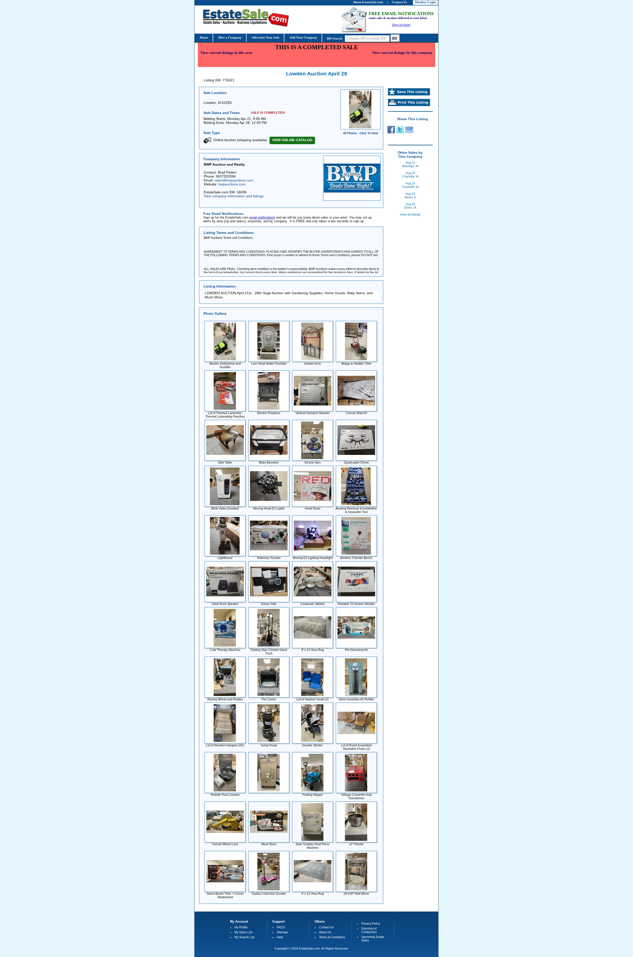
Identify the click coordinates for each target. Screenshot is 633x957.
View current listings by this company (402, 53)
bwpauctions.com (232, 184)
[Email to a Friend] (409, 132)
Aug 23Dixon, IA (410, 205)
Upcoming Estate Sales (372, 938)
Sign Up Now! (401, 25)
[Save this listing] (409, 94)
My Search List (244, 937)
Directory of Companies (369, 930)
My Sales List (243, 932)
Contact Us (326, 927)
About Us (325, 932)
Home (203, 37)
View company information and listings (234, 196)
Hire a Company (230, 37)
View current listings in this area (226, 53)
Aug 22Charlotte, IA (410, 174)
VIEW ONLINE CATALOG (292, 140)
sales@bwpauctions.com (233, 180)
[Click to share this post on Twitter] (400, 132)
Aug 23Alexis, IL (410, 195)
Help (280, 937)
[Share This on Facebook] (390, 132)
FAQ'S (281, 927)
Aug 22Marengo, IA (410, 164)
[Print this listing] (409, 105)
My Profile (241, 927)
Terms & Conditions (332, 937)
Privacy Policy (370, 923)
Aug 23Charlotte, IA (410, 185)
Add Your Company (303, 37)
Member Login (425, 2)
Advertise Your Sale (265, 37)
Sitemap (282, 932)
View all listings (410, 214)
